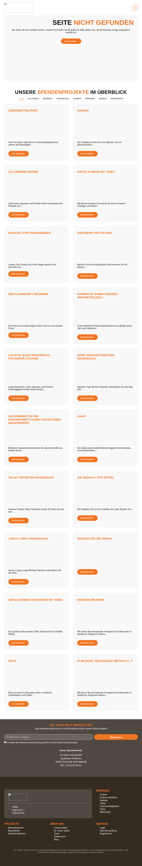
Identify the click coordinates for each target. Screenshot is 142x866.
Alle (21, 98)
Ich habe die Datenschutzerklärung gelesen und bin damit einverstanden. (42, 742)
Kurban (77, 98)
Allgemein (33, 98)
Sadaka (102, 98)
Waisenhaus (117, 98)
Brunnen (47, 98)
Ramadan (90, 98)
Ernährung (63, 98)
